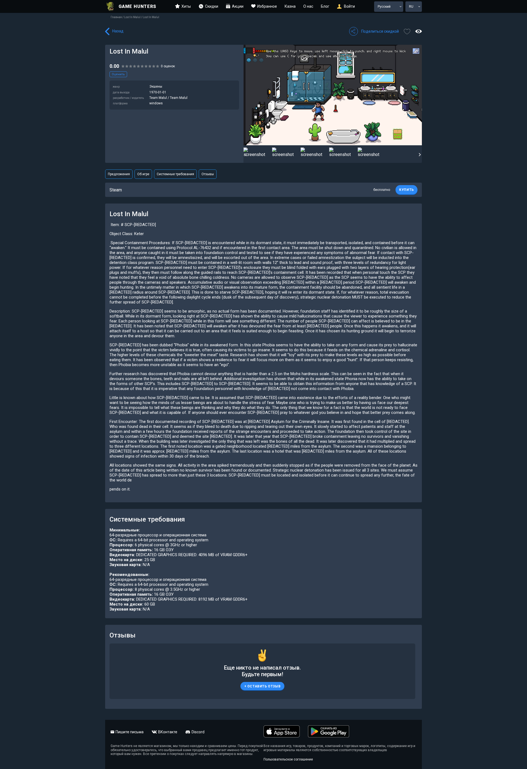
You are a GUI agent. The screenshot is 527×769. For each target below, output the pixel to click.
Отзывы (207, 174)
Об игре (143, 174)
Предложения (119, 174)
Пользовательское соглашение (288, 759)
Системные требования (175, 174)
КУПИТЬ (406, 190)
